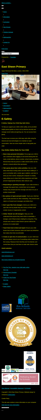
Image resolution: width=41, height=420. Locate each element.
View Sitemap (5, 388)
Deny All (8, 407)
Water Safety (7, 286)
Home (5, 103)
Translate (13, 57)
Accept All (3, 407)
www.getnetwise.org (7, 256)
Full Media (28, 388)
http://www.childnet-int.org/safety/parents (13, 259)
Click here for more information (10, 405)
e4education (11, 394)
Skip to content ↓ (6, 3)
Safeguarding (7, 108)
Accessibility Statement (17, 388)
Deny (5, 407)
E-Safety (5, 110)
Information (6, 105)
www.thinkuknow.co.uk (8, 252)
